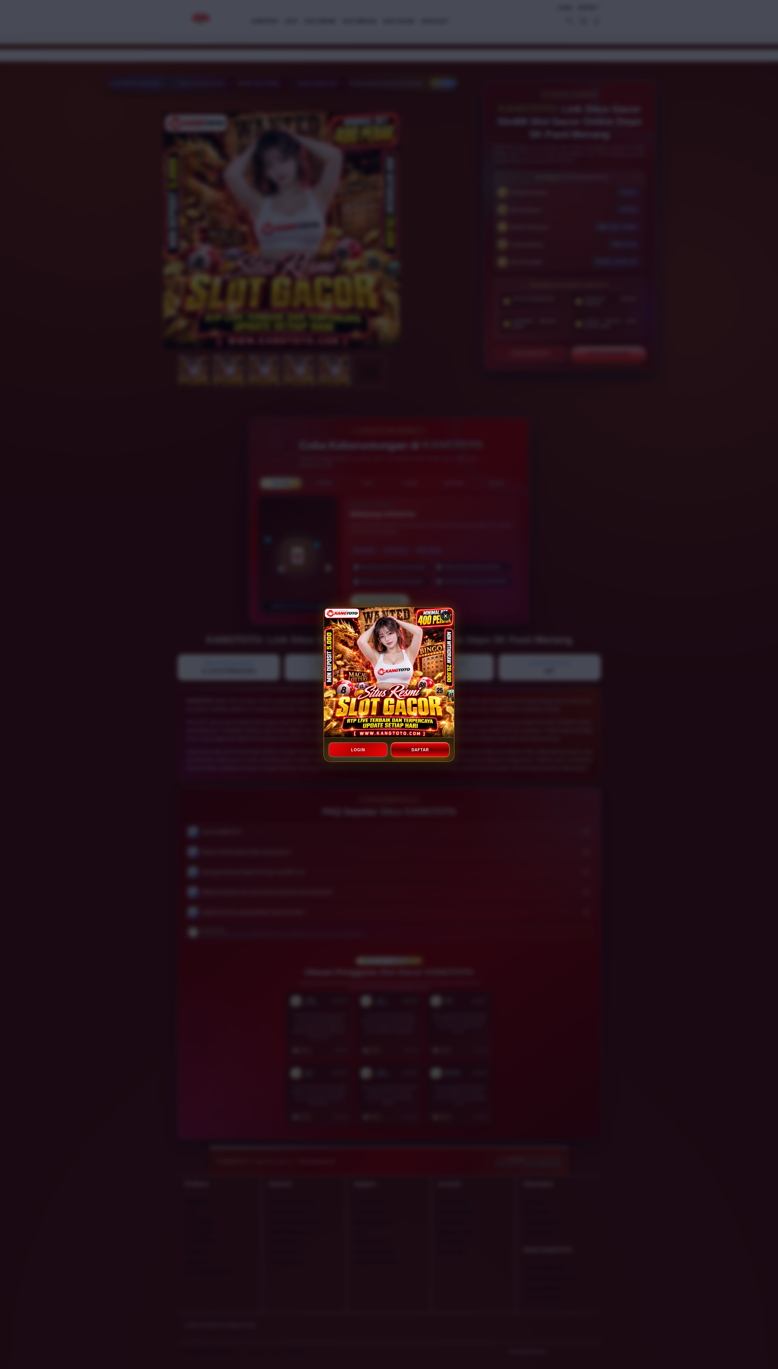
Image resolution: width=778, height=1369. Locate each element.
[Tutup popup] (445, 616)
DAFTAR (420, 750)
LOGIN (358, 750)
